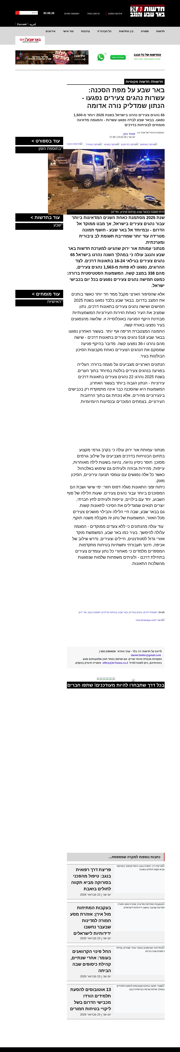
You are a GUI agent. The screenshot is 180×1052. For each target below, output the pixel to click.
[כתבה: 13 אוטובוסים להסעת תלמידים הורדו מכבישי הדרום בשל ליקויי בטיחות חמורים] (139, 998)
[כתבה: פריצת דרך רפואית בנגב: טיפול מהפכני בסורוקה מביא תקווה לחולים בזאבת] (139, 878)
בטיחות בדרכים (109, 612)
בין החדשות (126, 31)
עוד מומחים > (46, 294)
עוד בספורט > (46, 140)
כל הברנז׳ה (104, 31)
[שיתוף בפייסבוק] (129, 144)
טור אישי (68, 31)
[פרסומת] (128, 57)
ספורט (145, 31)
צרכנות (85, 31)
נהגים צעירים (135, 612)
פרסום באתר (93, 13)
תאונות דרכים (150, 612)
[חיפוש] (17, 13)
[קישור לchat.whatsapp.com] (116, 630)
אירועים (50, 31)
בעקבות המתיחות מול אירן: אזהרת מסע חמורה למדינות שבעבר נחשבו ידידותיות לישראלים (90, 920)
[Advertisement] (106, 589)
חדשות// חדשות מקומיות (144, 81)
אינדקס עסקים (115, 13)
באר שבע (123, 612)
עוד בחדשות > (45, 217)
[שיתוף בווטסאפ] (148, 144)
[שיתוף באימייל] (94, 144)
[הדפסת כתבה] (75, 144)
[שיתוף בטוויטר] (111, 144)
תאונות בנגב (94, 612)
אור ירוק (83, 612)
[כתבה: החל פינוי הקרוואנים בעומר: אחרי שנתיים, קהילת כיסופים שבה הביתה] (139, 960)
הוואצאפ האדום (71, 13)
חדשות (160, 31)
